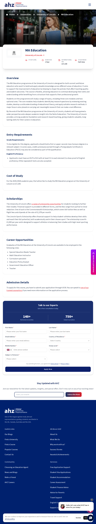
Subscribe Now (73, 394)
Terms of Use (54, 364)
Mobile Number (11, 346)
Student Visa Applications (60, 472)
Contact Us (9, 454)
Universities (25, 14)
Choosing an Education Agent (16, 467)
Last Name (53, 327)
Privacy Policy (65, 364)
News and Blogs (11, 472)
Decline (78, 518)
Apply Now (48, 369)
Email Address (10, 337)
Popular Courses (11, 449)
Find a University (11, 439)
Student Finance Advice (59, 487)
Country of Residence (57, 337)
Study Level (53, 346)
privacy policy (10, 519)
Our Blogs (9, 434)
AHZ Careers (10, 482)
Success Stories (56, 449)
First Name (9, 327)
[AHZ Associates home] (16, 4)
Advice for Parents (57, 492)
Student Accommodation (60, 477)
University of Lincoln (46, 14)
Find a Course (10, 444)
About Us (53, 434)
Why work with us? (57, 444)
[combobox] (70, 341)
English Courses (56, 502)
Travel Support (56, 497)
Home (12, 14)
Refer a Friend (10, 477)
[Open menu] (89, 4)
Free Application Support (60, 467)
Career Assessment (57, 482)
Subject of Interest (12, 355)
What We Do (55, 439)
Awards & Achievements (59, 454)
